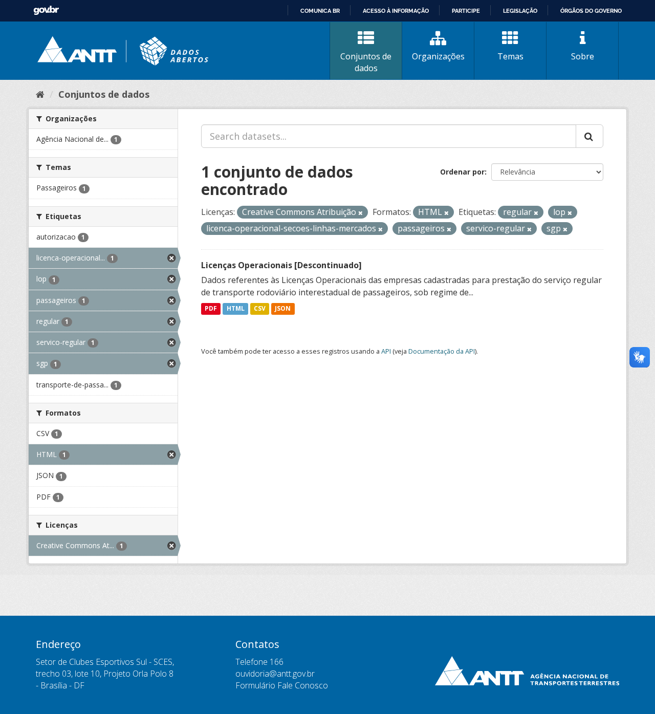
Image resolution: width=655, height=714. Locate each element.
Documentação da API (441, 351)
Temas (510, 56)
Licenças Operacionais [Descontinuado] (281, 265)
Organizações (438, 56)
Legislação (520, 10)
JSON (283, 309)
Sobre (582, 56)
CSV (260, 309)
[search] (589, 136)
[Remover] (360, 213)
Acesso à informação (396, 10)
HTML (236, 309)
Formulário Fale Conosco (281, 685)
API (386, 351)
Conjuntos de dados (365, 62)
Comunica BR (320, 10)
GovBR (46, 10)
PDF (211, 309)
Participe (466, 10)
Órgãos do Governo (591, 10)
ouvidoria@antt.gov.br (275, 673)
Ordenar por (462, 172)
